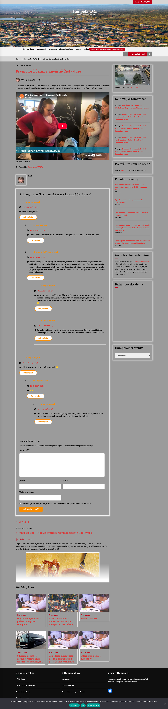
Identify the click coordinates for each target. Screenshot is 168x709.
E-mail (65, 480)
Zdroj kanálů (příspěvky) (25, 685)
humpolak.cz (84, 11)
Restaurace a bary (24, 528)
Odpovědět (28, 217)
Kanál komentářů (23, 692)
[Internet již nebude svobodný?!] (94, 640)
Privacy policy (93, 705)
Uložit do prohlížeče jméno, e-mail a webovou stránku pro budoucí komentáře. (56, 503)
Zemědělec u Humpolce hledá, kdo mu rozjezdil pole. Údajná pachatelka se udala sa (61, 659)
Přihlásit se (20, 679)
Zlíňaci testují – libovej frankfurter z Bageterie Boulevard (54, 532)
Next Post (21, 522)
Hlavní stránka (28, 49)
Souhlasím (74, 705)
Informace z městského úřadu (61, 49)
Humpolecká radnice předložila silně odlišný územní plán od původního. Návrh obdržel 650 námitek (132, 227)
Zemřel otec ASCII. (90, 618)
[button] (125, 54)
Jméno (22, 480)
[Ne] (165, 703)
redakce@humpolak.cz (140, 261)
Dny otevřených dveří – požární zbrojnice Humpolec (29, 621)
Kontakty (66, 679)
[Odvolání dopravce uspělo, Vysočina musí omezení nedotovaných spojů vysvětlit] (31, 640)
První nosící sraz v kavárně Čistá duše (48, 71)
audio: (104, 49)
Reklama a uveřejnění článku (73, 692)
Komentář (24, 450)
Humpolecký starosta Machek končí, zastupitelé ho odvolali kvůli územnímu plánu (130, 117)
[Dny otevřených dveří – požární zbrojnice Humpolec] (31, 603)
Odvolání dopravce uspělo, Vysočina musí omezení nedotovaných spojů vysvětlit (29, 659)
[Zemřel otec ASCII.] (94, 603)
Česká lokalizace (22, 698)
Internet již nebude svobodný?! (91, 657)
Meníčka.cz (125, 170)
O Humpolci (41, 49)
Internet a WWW (23, 65)
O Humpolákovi (68, 685)
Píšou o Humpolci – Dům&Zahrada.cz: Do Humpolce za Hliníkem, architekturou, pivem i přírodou (61, 621)
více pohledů (135, 87)
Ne (83, 705)
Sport (78, 49)
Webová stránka (26, 492)
